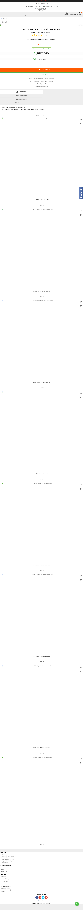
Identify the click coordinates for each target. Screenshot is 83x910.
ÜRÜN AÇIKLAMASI (21, 92)
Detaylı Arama (4, 871)
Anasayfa (16, 16)
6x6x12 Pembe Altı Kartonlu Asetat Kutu (61, 16)
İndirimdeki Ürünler (6, 879)
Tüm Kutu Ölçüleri (5, 888)
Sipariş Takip (4, 881)
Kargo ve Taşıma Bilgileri (7, 861)
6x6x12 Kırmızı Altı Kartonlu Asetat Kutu (41, 291)
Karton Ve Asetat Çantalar (7, 890)
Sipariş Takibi (4, 857)
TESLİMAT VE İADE (21, 99)
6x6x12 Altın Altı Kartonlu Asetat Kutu (41, 473)
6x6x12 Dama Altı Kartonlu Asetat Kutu (41, 382)
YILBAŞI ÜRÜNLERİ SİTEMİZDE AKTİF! (41, 1)
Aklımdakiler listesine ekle (41, 86)
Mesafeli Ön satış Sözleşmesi (8, 856)
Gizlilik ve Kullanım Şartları (8, 859)
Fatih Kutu (48, 32)
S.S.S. (2, 869)
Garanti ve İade (5, 862)
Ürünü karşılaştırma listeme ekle (38, 81)
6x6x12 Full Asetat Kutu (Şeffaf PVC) (42, 199)
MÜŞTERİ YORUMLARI (21, 103)
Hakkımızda (4, 883)
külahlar (3, 891)
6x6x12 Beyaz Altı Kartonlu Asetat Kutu (41, 747)
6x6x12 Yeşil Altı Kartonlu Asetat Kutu (41, 839)
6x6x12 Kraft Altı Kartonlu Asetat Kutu (41, 565)
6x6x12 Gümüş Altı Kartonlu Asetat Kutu (41, 656)
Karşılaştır (50, 81)
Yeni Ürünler (4, 878)
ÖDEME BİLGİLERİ (21, 95)
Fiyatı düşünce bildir (41, 84)
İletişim (3, 854)
